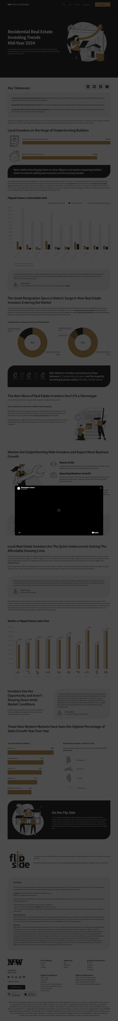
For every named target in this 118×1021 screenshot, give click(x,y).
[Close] (100, 488)
